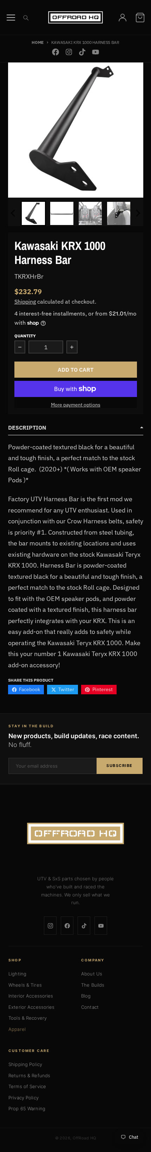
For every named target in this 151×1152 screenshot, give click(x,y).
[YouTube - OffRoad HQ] (96, 52)
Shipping (25, 301)
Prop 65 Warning (26, 1108)
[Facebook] (67, 925)
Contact (90, 1007)
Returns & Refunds (29, 1075)
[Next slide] (137, 213)
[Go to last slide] (13, 213)
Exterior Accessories (31, 1007)
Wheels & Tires (25, 985)
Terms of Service (27, 1086)
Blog (86, 996)
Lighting (17, 973)
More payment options (75, 405)
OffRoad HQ (84, 1138)
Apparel (17, 1029)
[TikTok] (84, 925)
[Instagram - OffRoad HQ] (69, 52)
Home (38, 42)
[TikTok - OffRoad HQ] (82, 52)
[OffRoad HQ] (75, 834)
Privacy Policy (23, 1097)
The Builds (92, 985)
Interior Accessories (30, 996)
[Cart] (140, 17)
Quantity (25, 335)
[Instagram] (50, 925)
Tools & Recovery (27, 1018)
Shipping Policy (25, 1064)
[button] (33, 213)
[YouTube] (100, 925)
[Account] (122, 17)
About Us (91, 973)
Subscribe (119, 765)
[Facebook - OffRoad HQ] (55, 52)
